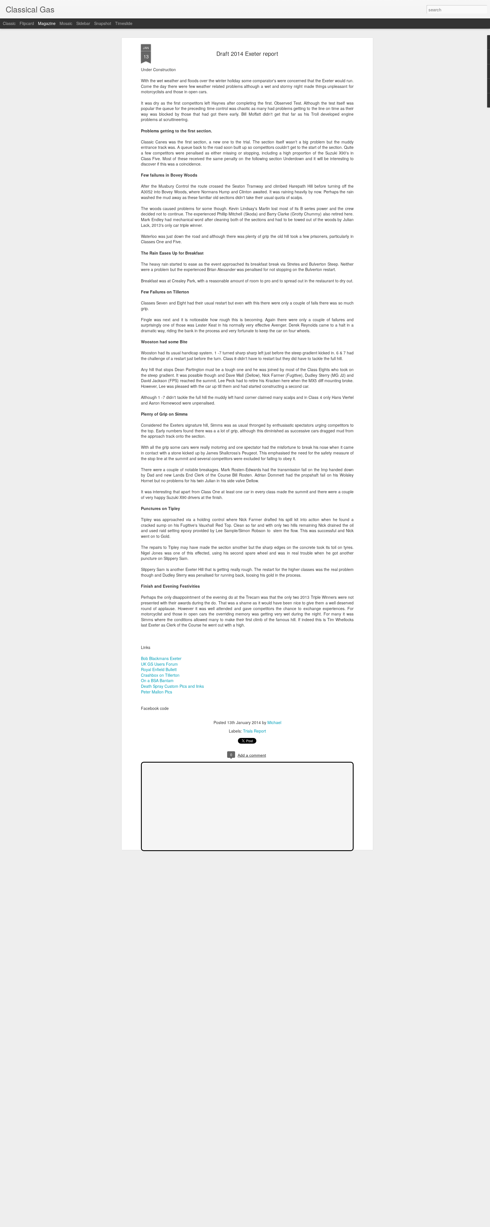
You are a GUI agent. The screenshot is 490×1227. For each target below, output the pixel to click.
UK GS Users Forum (159, 664)
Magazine (47, 23)
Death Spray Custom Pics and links (172, 686)
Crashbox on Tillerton (160, 675)
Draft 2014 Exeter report (247, 53)
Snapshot (102, 23)
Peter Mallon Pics (156, 692)
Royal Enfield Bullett (159, 669)
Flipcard (27, 23)
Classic (9, 23)
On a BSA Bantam (157, 680)
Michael (274, 722)
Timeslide (123, 23)
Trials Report (254, 731)
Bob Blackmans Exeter (161, 658)
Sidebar (83, 23)
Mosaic (66, 23)
